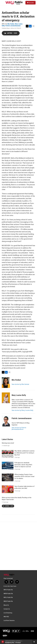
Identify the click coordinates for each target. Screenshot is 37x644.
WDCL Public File (8, 597)
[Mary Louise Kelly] (6, 397)
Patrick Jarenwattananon (12, 26)
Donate (31, 2)
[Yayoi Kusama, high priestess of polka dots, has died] (7, 489)
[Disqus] (18, 546)
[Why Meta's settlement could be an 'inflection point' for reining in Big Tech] (7, 454)
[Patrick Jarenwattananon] (6, 421)
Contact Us (7, 609)
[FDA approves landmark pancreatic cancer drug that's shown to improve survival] (7, 465)
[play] (3, 642)
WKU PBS (6, 616)
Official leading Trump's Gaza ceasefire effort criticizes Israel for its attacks (24, 476)
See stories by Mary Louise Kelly (22, 410)
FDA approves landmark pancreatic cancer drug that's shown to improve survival (23, 464)
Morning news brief (8, 443)
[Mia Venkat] (6, 382)
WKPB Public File (8, 593)
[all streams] (34, 642)
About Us (6, 605)
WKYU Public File (8, 589)
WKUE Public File (8, 601)
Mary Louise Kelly (19, 395)
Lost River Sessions (9, 620)
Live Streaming (8, 613)
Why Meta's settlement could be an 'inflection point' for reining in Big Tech (24, 453)
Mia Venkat (10, 24)
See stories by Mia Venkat (20, 384)
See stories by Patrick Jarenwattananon (19, 428)
